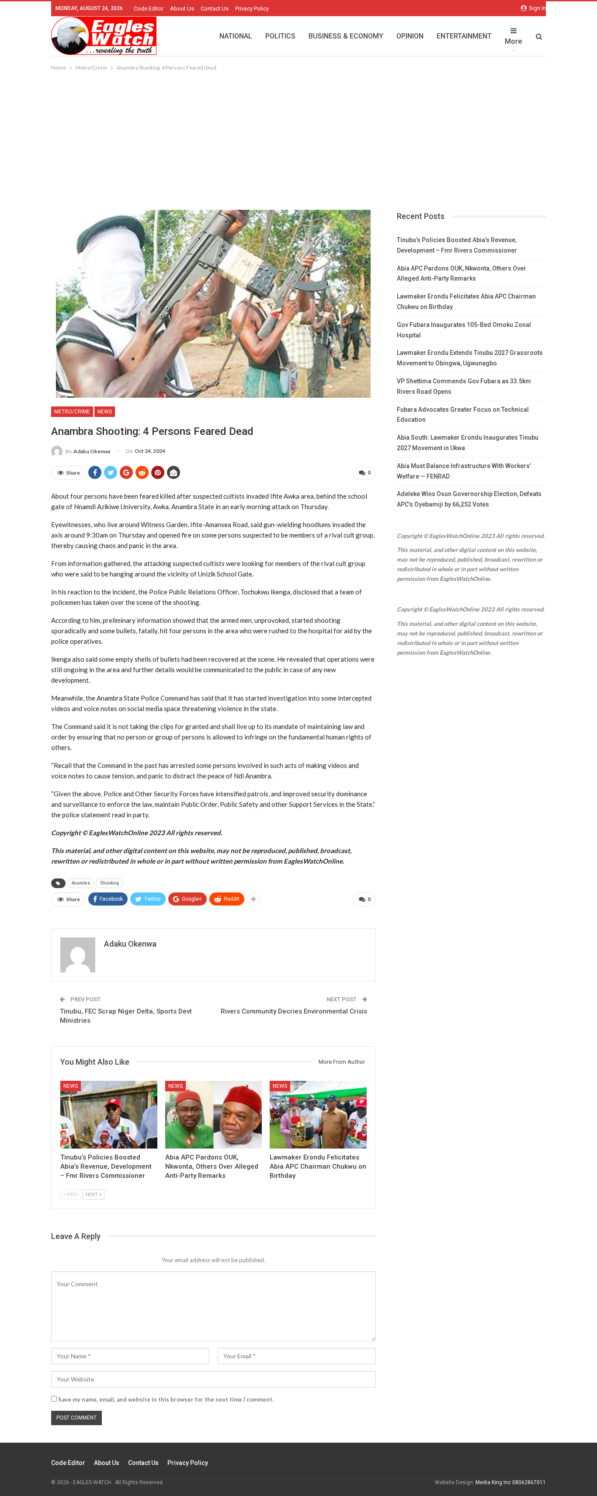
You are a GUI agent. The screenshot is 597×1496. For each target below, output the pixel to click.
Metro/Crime (72, 412)
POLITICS (280, 36)
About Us (182, 8)
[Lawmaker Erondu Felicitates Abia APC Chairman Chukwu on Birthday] (318, 1115)
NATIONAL (235, 36)
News (104, 412)
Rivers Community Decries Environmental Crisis (294, 1011)
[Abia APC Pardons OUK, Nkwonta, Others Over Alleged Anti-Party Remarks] (213, 1115)
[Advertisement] (298, 138)
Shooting (109, 883)
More (513, 41)
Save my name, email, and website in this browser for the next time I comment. (166, 1399)
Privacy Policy (252, 8)
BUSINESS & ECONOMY (346, 36)
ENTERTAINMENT (464, 36)
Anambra (81, 883)
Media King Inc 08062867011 (511, 1482)
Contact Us (215, 8)
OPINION (409, 36)
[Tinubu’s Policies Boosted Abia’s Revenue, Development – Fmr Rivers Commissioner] (108, 1115)
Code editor (148, 8)
